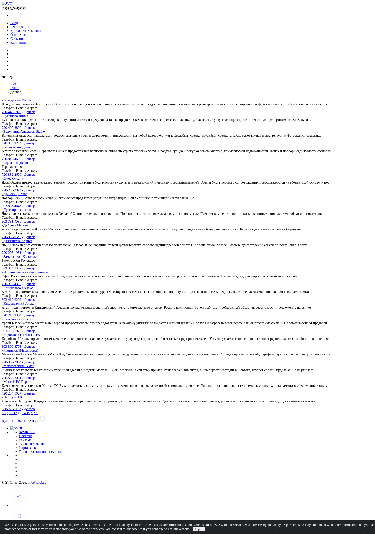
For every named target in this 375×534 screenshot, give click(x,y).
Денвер (29, 112)
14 (24, 413)
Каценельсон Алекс (17, 288)
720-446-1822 (11, 112)
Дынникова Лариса (17, 241)
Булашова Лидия (15, 116)
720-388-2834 (11, 362)
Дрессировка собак (17, 210)
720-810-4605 (11, 159)
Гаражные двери (15, 163)
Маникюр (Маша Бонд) (20, 350)
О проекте (18, 34)
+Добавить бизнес (32, 444)
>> (36, 413)
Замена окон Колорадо (19, 256)
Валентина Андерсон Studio (23, 131)
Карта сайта (28, 448)
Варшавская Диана (16, 147)
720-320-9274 (11, 143)
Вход (14, 23)
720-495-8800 (11, 127)
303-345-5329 (11, 268)
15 (28, 413)
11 (11, 413)
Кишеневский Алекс (18, 303)
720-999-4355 (11, 284)
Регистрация (19, 27)
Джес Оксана (12, 178)
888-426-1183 (11, 409)
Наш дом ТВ (12, 397)
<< (4, 413)
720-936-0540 (11, 237)
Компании (18, 42)
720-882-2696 (11, 174)
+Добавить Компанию (26, 31)
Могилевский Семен (18, 366)
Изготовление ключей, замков (25, 272)
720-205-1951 (11, 253)
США (14, 88)
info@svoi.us (37, 482)
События (17, 38)
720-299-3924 (11, 190)
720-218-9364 (11, 315)
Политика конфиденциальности (43, 451)
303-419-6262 (11, 299)
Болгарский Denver (17, 100)
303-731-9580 (11, 221)
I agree (199, 529)
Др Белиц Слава (14, 194)
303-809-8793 (11, 346)
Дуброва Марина (15, 225)
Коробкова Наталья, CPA (21, 335)
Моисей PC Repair (16, 382)
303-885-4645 (11, 206)
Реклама (25, 440)
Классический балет (17, 319)
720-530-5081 (11, 378)
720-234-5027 (11, 393)
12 (15, 413)
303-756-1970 (11, 331)
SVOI (14, 84)
